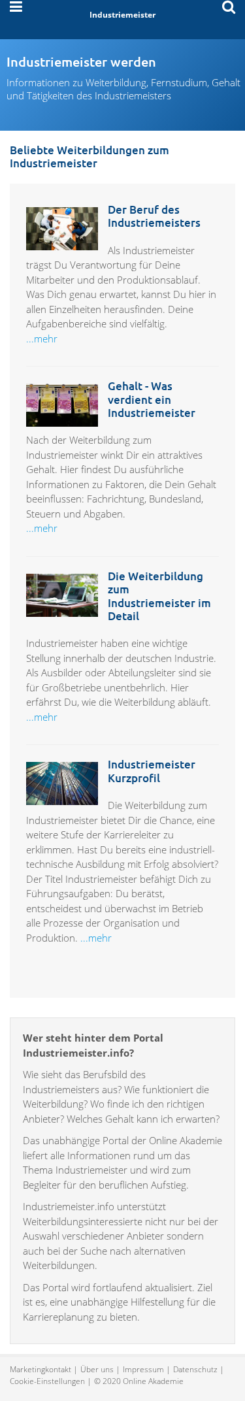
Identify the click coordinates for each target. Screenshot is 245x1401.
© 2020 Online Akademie (139, 1381)
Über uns (97, 1369)
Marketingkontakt (40, 1369)
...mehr (41, 338)
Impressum (143, 1369)
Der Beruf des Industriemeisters (154, 216)
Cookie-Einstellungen (47, 1381)
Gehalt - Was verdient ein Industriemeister (151, 399)
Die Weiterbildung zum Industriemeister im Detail (159, 596)
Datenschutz (195, 1369)
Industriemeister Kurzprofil (151, 771)
